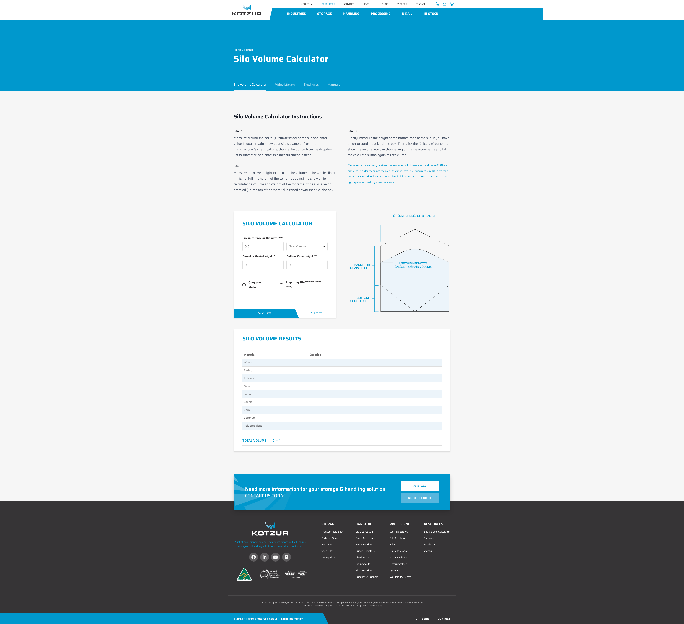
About (305, 4)
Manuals (333, 84)
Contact (420, 4)
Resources (328, 4)
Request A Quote (420, 498)
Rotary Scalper (398, 564)
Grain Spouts (363, 564)
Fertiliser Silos (329, 538)
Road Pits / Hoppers (367, 577)
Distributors (362, 557)
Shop (385, 4)
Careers (402, 4)
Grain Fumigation (399, 557)
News (366, 4)
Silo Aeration (397, 538)
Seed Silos (327, 551)
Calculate (264, 313)
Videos (428, 551)
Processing (381, 13)
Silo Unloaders (364, 570)
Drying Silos (328, 557)
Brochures (311, 84)
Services (348, 4)
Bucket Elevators (365, 551)
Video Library (285, 84)
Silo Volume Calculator (250, 84)
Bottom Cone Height (301, 256)
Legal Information (292, 619)
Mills (392, 544)
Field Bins (327, 544)
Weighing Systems (400, 577)
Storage (324, 13)
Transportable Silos (332, 532)
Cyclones (395, 570)
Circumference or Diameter (262, 238)
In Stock (431, 13)
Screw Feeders (364, 544)
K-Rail (407, 13)
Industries (296, 13)
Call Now (420, 486)
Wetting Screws (399, 532)
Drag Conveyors (365, 532)
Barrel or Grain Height (259, 256)
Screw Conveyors (365, 538)
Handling (351, 13)
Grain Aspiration (399, 551)
